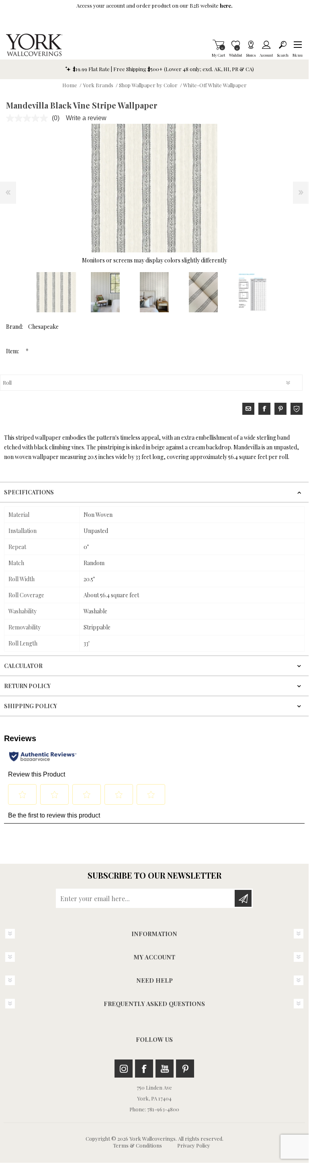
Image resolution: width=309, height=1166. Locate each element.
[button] (298, 45)
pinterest (280, 409)
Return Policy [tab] (27, 686)
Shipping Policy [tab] (30, 706)
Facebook (144, 1068)
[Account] (266, 45)
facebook (264, 409)
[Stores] (251, 45)
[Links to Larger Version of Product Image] (154, 188)
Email (248, 409)
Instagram (124, 1068)
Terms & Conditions (137, 1145)
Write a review (86, 118)
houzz (297, 409)
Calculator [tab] (23, 666)
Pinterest (185, 1068)
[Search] (283, 45)
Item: (13, 351)
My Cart (218, 45)
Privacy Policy (193, 1145)
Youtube (165, 1068)
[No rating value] (29, 118)
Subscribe (243, 898)
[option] (56, 292)
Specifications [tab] (29, 492)
